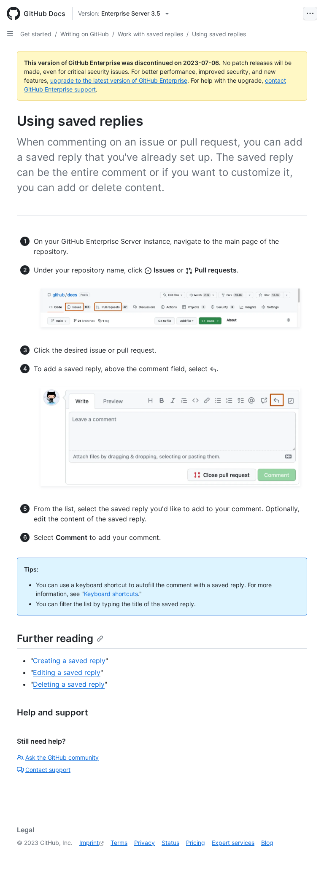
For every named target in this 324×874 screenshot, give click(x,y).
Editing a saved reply (66, 672)
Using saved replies (219, 34)
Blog (267, 842)
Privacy (144, 842)
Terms (119, 842)
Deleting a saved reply (69, 684)
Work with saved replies (150, 34)
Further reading (55, 638)
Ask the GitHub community (62, 757)
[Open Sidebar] (10, 33)
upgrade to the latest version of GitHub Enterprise (118, 80)
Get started (35, 34)
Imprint (89, 842)
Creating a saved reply (69, 660)
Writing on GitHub (84, 34)
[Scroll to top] (305, 855)
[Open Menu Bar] (310, 13)
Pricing (195, 842)
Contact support (47, 769)
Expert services (233, 842)
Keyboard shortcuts (111, 593)
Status (170, 842)
